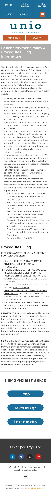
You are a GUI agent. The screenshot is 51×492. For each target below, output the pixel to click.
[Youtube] (38, 457)
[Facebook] (21, 457)
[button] (42, 14)
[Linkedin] (12, 457)
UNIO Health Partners (35, 488)
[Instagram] (30, 457)
